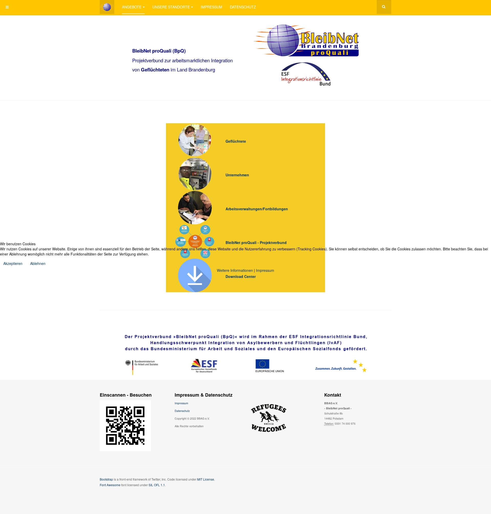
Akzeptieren (13, 263)
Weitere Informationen (235, 270)
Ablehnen (38, 263)
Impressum (265, 270)
